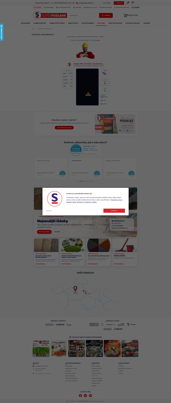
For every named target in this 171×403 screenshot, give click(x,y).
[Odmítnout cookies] (45, 190)
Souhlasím (114, 210)
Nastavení (49, 210)
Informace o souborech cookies (87, 202)
